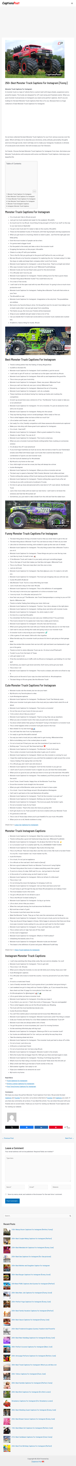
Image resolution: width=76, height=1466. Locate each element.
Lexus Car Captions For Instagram (26, 825)
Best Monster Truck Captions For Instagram (21, 196)
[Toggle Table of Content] (33, 191)
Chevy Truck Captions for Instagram (27, 950)
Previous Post (8, 1138)
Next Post (69, 1138)
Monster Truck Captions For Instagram (19, 194)
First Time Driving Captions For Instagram (21, 1086)
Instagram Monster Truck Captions (18, 206)
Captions (8, 1098)
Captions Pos (36, 1462)
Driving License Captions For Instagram (20, 1084)
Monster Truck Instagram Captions (18, 204)
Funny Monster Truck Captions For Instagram (21, 199)
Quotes (17, 1098)
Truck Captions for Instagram (17, 1081)
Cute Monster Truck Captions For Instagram (21, 201)
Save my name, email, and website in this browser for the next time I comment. (35, 1194)
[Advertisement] (38, 23)
